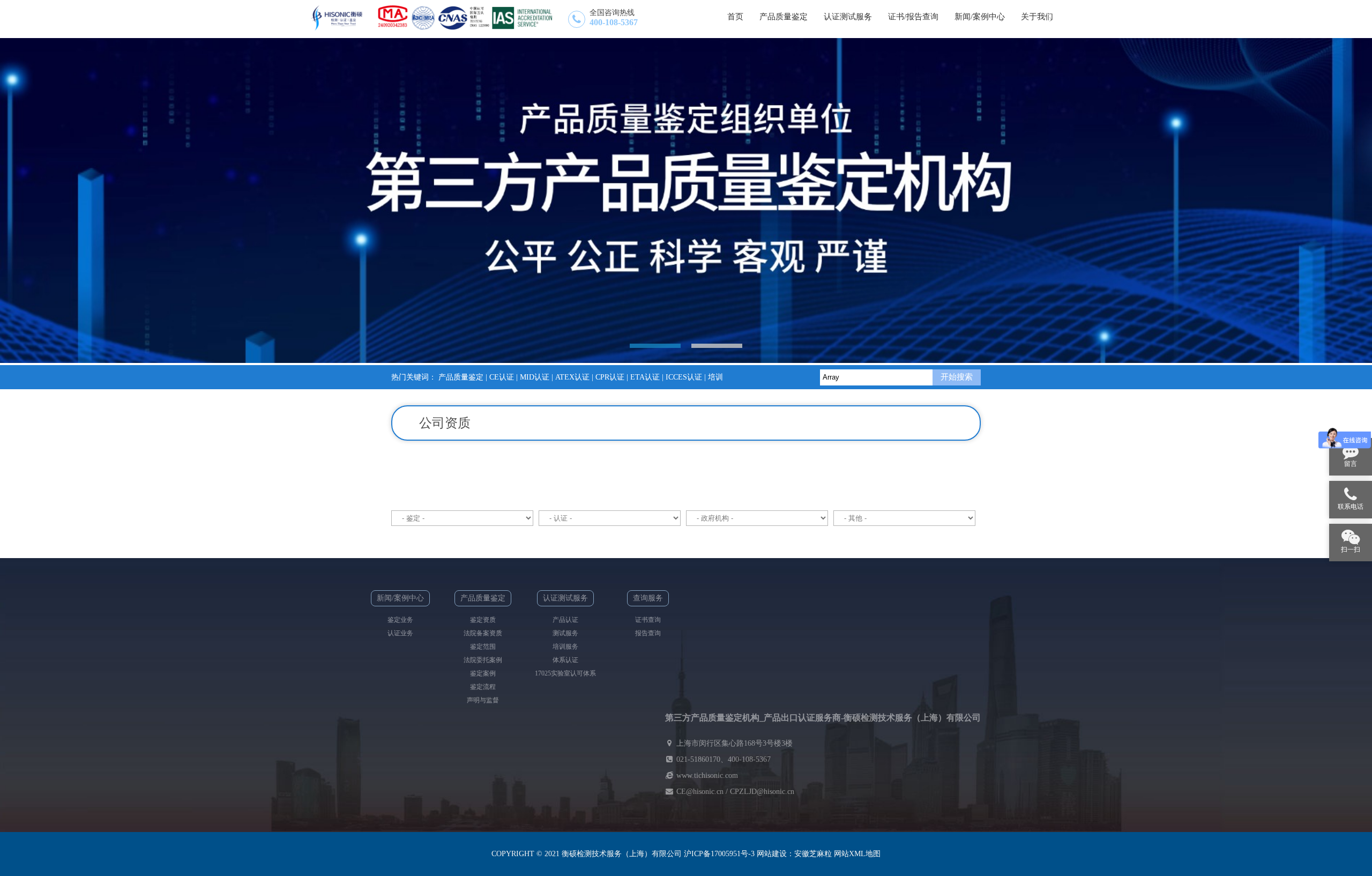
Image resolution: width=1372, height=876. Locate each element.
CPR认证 (609, 377)
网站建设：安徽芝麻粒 (794, 854)
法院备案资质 (483, 633)
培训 (715, 377)
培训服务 (565, 646)
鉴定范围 (483, 646)
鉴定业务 (400, 619)
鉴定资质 (483, 619)
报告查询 (648, 633)
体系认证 (565, 660)
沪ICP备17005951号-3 (719, 854)
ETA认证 (645, 377)
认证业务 (400, 633)
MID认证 (534, 377)
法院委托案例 (483, 660)
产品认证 (565, 619)
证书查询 (648, 619)
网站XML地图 (857, 854)
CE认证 (501, 377)
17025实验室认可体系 (565, 673)
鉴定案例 (483, 673)
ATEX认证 (572, 377)
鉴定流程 (483, 687)
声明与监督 (483, 700)
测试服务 (565, 633)
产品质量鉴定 (460, 377)
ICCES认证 (684, 377)
